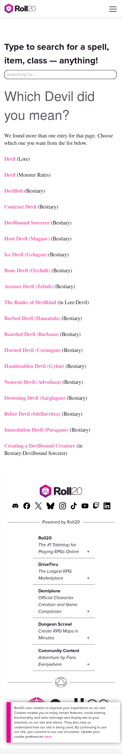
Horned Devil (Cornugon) (32, 350)
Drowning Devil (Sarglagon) (34, 397)
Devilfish (13, 190)
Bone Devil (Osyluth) (27, 270)
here (48, 736)
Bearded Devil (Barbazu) (31, 334)
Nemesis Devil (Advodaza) (32, 382)
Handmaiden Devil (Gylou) (34, 366)
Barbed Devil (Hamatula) (32, 318)
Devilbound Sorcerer (27, 222)
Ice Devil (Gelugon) (25, 254)
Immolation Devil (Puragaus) (36, 429)
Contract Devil (20, 206)
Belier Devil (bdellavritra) (32, 413)
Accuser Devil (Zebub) (28, 286)
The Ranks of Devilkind (30, 302)
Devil (9, 158)
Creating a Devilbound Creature (39, 445)
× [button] (116, 708)
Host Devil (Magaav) (27, 238)
